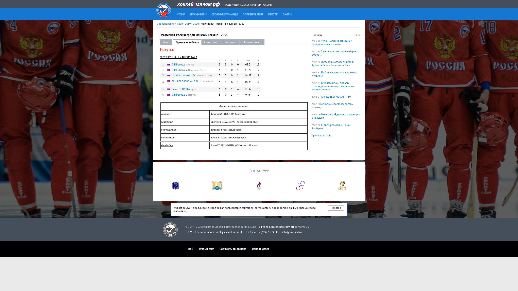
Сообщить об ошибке (233, 249)
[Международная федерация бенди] (176, 189)
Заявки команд (252, 42)
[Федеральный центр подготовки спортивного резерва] (301, 189)
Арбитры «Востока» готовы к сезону (332, 105)
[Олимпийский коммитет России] (259, 189)
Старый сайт (206, 249)
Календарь (229, 42)
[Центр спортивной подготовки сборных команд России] (342, 189)
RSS (358, 35)
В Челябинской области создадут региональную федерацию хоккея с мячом (333, 86)
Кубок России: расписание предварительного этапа (332, 42)
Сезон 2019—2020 (188, 23)
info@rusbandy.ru (292, 232)
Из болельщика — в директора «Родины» (335, 74)
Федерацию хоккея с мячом (277, 227)
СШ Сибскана (180, 70)
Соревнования (165, 23)
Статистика (210, 42)
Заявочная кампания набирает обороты (335, 53)
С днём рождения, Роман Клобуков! (331, 126)
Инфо (166, 42)
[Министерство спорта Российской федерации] (217, 189)
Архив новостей (321, 135)
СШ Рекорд (178, 64)
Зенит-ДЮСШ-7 (181, 89)
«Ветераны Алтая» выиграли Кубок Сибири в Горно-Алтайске (333, 63)
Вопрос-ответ (260, 249)
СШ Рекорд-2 (180, 94)
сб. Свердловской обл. (185, 81)
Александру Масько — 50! (336, 96)
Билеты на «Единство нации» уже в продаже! (336, 116)
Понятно (336, 208)
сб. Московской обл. (184, 75)
